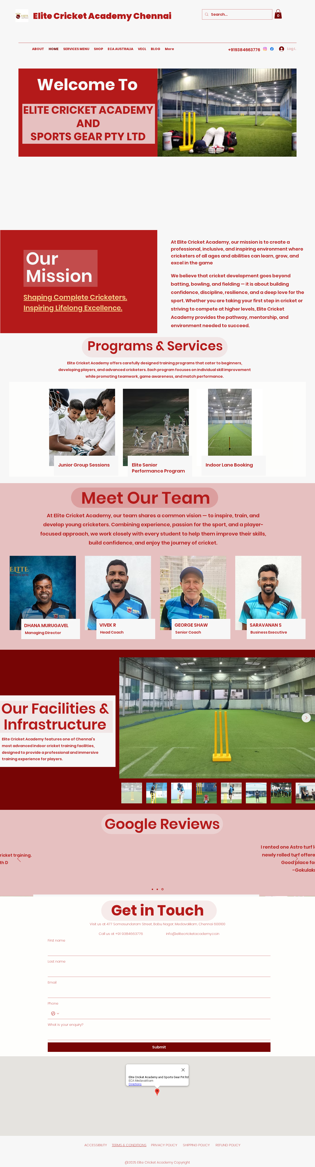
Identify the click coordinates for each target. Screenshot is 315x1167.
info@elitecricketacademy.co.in (192, 933)
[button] (278, 14)
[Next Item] (306, 717)
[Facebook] (272, 49)
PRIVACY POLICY (164, 1145)
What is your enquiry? (65, 1024)
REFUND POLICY (228, 1145)
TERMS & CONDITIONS (129, 1145)
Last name (56, 961)
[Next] (296, 859)
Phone (53, 1003)
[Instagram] (265, 49)
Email (52, 982)
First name (56, 940)
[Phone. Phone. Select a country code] (55, 1013)
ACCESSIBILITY (95, 1145)
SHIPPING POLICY (197, 1145)
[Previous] (19, 859)
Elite (43, 16)
